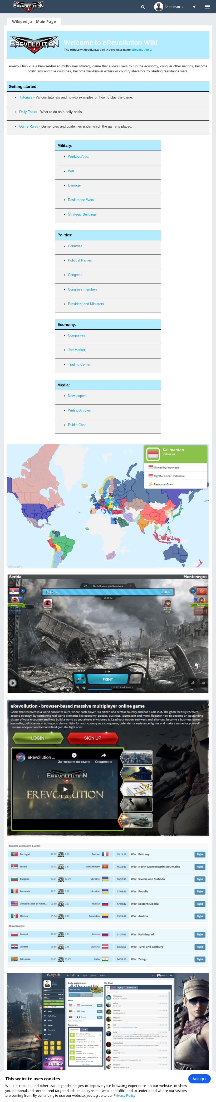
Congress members (83, 289)
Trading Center (79, 364)
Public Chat (77, 425)
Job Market (76, 350)
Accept (200, 1078)
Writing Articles (79, 410)
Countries (75, 246)
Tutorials (25, 97)
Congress (75, 275)
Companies (76, 335)
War (71, 171)
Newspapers (77, 396)
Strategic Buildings (82, 214)
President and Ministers (86, 304)
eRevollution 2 (141, 49)
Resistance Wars (81, 200)
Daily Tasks (28, 112)
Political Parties (80, 260)
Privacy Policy (124, 1095)
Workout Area (78, 156)
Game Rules (28, 126)
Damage (74, 185)
